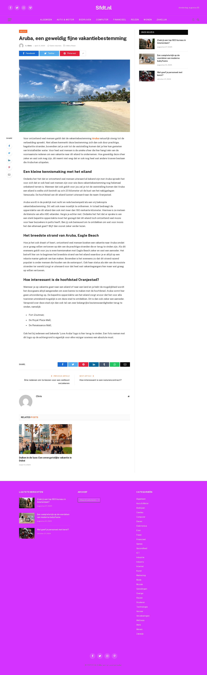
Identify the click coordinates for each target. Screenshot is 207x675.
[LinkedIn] (9, 160)
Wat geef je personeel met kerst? (169, 73)
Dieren (139, 521)
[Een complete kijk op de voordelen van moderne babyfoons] (147, 59)
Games (139, 544)
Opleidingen (141, 589)
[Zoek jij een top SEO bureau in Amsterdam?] (147, 43)
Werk (138, 625)
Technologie (142, 607)
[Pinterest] (9, 167)
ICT (138, 553)
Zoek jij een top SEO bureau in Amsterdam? (171, 41)
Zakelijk (162, 20)
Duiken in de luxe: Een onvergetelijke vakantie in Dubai (45, 459)
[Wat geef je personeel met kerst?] (147, 76)
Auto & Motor (65, 20)
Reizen (135, 20)
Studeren (140, 602)
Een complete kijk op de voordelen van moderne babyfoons (168, 58)
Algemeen (46, 20)
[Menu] (9, 20)
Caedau (139, 512)
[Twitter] (9, 153)
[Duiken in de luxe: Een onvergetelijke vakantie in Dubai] (45, 439)
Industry (140, 562)
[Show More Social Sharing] (83, 53)
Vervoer (139, 611)
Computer (102, 20)
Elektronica (141, 526)
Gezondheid (141, 548)
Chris (29, 46)
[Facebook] (9, 146)
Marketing (141, 575)
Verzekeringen (143, 616)
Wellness (140, 620)
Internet (140, 566)
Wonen (148, 20)
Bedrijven (85, 20)
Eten (138, 530)
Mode (138, 580)
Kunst (139, 571)
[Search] (197, 20)
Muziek (139, 584)
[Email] (9, 174)
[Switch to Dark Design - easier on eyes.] (193, 19)
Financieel (119, 20)
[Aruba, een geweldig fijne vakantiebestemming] (74, 96)
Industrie (140, 557)
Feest (139, 535)
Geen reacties (55, 46)
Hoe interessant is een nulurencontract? (101, 380)
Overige (139, 593)
